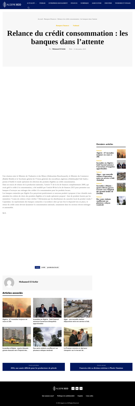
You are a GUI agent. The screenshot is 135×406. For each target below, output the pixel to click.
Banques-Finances (50, 19)
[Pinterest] (70, 57)
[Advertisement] (47, 157)
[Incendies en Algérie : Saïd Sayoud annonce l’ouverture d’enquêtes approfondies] (47, 307)
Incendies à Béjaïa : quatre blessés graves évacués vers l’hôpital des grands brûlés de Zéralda (105, 189)
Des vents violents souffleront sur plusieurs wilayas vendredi (103, 202)
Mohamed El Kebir (59, 49)
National (76, 25)
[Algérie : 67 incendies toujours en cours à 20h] (17, 307)
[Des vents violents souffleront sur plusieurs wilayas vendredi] (47, 336)
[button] (28, 8)
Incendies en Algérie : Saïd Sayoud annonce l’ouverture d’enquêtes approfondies (46, 321)
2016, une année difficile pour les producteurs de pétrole (34, 368)
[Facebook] (60, 57)
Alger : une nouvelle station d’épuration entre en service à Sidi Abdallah (105, 177)
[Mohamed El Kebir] (10, 283)
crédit (43, 267)
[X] (65, 57)
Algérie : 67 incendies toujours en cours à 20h (105, 155)
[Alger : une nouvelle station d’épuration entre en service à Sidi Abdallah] (78, 307)
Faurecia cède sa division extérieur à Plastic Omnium (101, 368)
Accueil (40, 19)
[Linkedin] (77, 388)
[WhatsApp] (75, 57)
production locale (53, 267)
